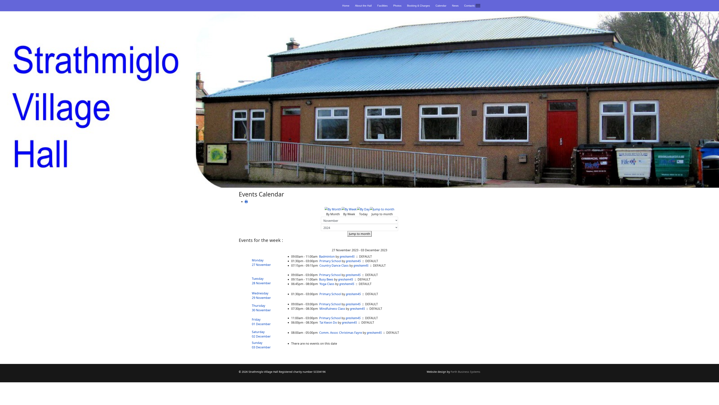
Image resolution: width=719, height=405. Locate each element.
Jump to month (359, 234)
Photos (397, 5)
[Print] (246, 202)
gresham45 (347, 256)
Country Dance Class (334, 265)
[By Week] (349, 209)
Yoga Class (326, 284)
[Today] (363, 209)
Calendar (441, 5)
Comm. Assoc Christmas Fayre (340, 333)
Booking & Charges (418, 5)
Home (345, 5)
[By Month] (333, 209)
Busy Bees (326, 279)
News (455, 5)
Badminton (327, 256)
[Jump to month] (382, 209)
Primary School (330, 261)
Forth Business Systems (465, 372)
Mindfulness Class (332, 309)
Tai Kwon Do (328, 322)
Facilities (382, 5)
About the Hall (363, 5)
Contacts (469, 5)
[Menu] (478, 5)
